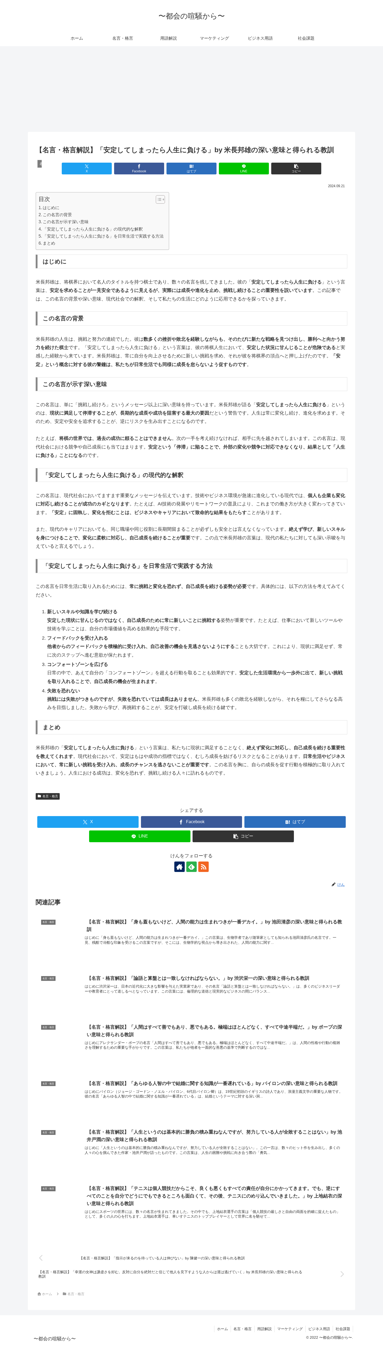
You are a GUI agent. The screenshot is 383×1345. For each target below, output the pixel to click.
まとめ (49, 243)
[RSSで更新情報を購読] (203, 867)
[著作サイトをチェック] (179, 867)
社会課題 (343, 1329)
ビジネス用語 (319, 1329)
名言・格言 (50, 796)
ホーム (222, 1329)
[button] (296, 168)
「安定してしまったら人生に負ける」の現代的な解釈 (93, 229)
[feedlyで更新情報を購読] (191, 867)
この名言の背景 (57, 214)
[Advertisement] (191, 89)
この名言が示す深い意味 (66, 221)
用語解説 (264, 1329)
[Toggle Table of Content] (158, 199)
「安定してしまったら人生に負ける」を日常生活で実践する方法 (103, 236)
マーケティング (290, 1329)
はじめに (51, 207)
